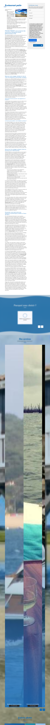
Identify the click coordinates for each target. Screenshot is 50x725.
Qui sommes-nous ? (20, 4)
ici (41, 37)
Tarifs (40, 4)
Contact (44, 4)
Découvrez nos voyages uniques (12, 26)
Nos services (28, 4)
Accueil (13, 4)
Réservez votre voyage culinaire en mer (14, 25)
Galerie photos (34, 4)
